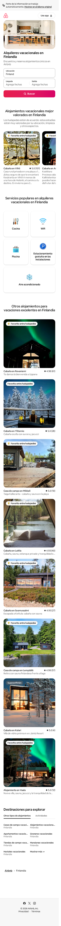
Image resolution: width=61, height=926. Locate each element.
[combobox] (29, 74)
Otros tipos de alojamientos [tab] (17, 815)
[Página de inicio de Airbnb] (6, 15)
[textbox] (16, 84)
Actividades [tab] (41, 815)
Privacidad (24, 911)
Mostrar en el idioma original (38, 6)
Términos (35, 911)
